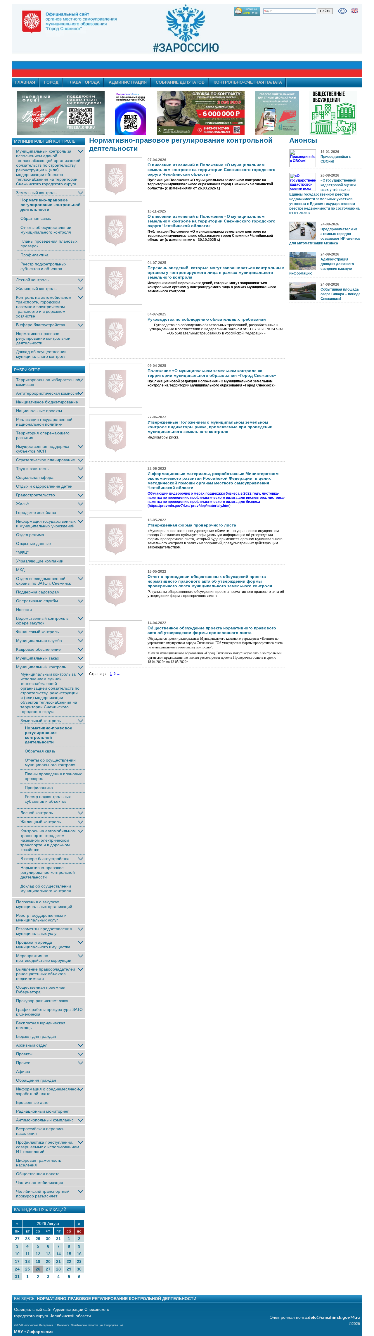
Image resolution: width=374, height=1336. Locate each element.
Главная (25, 82)
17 (17, 1261)
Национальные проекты (39, 410)
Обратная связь (35, 218)
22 (69, 1261)
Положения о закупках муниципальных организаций (44, 904)
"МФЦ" (22, 552)
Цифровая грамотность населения (38, 1162)
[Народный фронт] (61, 113)
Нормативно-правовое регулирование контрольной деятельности (50, 205)
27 (17, 1238)
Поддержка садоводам (38, 592)
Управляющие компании (39, 561)
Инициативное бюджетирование (47, 402)
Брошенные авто (32, 1102)
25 (27, 1269)
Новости (24, 609)
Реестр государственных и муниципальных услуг (41, 917)
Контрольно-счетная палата (248, 82)
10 (17, 1254)
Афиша (23, 1071)
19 (38, 1261)
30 (48, 1238)
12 (38, 1254)
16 (79, 1254)
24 (17, 1269)
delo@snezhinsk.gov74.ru (334, 1317)
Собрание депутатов (180, 82)
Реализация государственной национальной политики (44, 422)
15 (69, 1254)
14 (58, 1254)
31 (58, 1238)
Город (51, 82)
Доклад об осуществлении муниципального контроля (41, 354)
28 (27, 1238)
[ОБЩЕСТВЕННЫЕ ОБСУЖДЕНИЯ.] (333, 113)
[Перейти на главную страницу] (134, 40)
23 (79, 1261)
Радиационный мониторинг (42, 1111)
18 (27, 1261)
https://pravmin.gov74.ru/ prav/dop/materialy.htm (189, 506)
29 (38, 1238)
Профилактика (34, 255)
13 (48, 1254)
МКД (20, 569)
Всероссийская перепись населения (40, 1131)
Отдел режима (30, 534)
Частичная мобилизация (39, 1182)
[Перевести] (355, 10)
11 (27, 1254)
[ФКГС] (277, 113)
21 (58, 1261)
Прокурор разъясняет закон (43, 1000)
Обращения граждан (36, 1080)
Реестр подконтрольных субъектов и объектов (43, 266)
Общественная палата (38, 1173)
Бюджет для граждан (36, 1036)
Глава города (83, 82)
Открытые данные (33, 543)
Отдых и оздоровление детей (44, 486)
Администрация (128, 82)
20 (48, 1261)
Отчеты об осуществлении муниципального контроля (45, 229)
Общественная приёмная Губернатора (40, 989)
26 (38, 1269)
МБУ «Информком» (33, 1331)
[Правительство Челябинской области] (130, 113)
